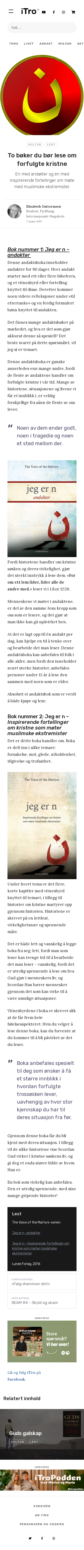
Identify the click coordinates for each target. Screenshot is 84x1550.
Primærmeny (11, 11)
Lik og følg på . (24, 1376)
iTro (30, 11)
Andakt (46, 43)
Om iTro (42, 1515)
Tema (13, 43)
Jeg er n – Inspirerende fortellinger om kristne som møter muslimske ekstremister (40, 1248)
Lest (51, 144)
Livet (29, 43)
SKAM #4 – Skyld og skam (34, 1302)
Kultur (35, 144)
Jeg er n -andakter (26, 1233)
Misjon (65, 43)
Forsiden (42, 1506)
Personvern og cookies (42, 1524)
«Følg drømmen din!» (30, 1283)
